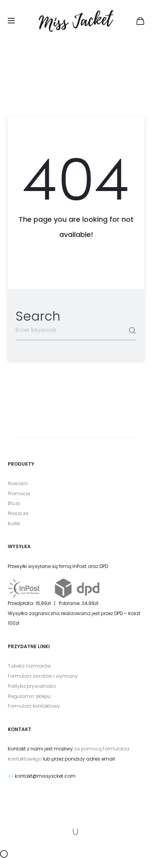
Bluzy (14, 503)
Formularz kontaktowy (34, 706)
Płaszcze (18, 513)
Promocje (19, 493)
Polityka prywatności (32, 686)
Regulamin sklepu (29, 696)
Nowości (18, 483)
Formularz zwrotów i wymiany (43, 676)
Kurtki (14, 523)
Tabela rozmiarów (29, 666)
